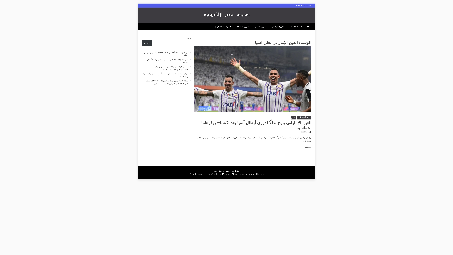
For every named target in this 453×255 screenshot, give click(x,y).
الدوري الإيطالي (278, 26)
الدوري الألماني (260, 26)
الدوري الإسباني (295, 26)
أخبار (293, 117)
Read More (308, 147)
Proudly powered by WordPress (206, 174)
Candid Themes (256, 174)
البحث (188, 38)
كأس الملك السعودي (223, 26)
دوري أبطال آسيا (304, 117)
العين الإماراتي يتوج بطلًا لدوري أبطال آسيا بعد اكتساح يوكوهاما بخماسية (256, 125)
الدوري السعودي (242, 26)
